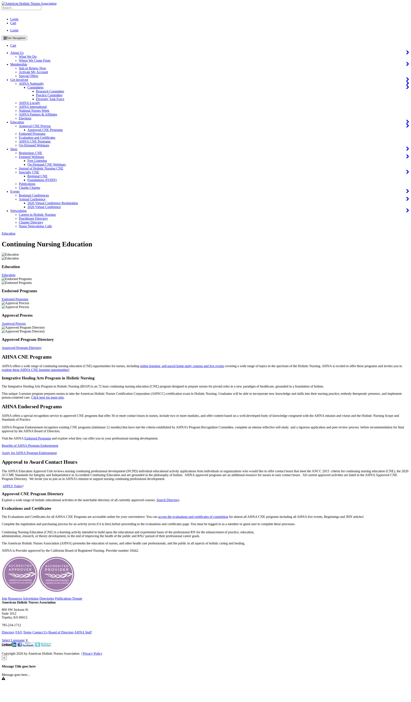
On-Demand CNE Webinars (46, 164)
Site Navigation (16, 38)
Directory (8, 632)
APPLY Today (12, 486)
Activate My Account (33, 72)
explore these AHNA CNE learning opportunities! (35, 370)
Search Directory (167, 500)
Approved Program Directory (22, 348)
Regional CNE (37, 176)
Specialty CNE (29, 172)
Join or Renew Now (32, 68)
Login (14, 19)
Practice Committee (49, 95)
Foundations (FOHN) (42, 180)
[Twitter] (43, 646)
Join (4, 598)
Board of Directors (61, 632)
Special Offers (28, 76)
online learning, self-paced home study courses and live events (182, 366)
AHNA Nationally (31, 83)
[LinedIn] (9, 646)
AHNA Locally (29, 103)
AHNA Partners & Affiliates (38, 114)
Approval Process (14, 323)
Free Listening (37, 160)
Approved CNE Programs (45, 130)
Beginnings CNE (30, 153)
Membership (18, 64)
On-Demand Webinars (34, 145)
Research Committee (50, 91)
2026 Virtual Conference (44, 207)
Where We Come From (34, 60)
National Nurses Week (34, 110)
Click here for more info (47, 397)
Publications (27, 184)
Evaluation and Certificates (37, 137)
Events (14, 191)
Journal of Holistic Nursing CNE (41, 168)
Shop (13, 149)
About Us (17, 53)
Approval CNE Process (35, 126)
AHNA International (33, 107)
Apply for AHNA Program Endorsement (29, 453)
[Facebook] (25, 646)
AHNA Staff (83, 632)
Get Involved (19, 80)
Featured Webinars (31, 157)
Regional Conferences (34, 195)
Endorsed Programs (32, 134)
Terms (27, 632)
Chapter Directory (31, 222)
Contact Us (40, 632)
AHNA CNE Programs (35, 141)
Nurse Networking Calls (35, 226)
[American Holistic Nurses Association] (29, 3)
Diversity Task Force (50, 99)
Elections (25, 118)
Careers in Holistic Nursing (37, 214)
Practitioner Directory (33, 218)
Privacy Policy (92, 653)
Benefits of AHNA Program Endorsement (30, 445)
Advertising (31, 598)
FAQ (18, 632)
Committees (35, 87)
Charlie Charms (29, 187)
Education (17, 122)
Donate (77, 598)
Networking (18, 211)
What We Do (28, 56)
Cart (13, 23)
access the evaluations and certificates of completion (193, 517)
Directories (46, 598)
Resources (15, 598)
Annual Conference (32, 199)
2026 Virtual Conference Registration (52, 203)
